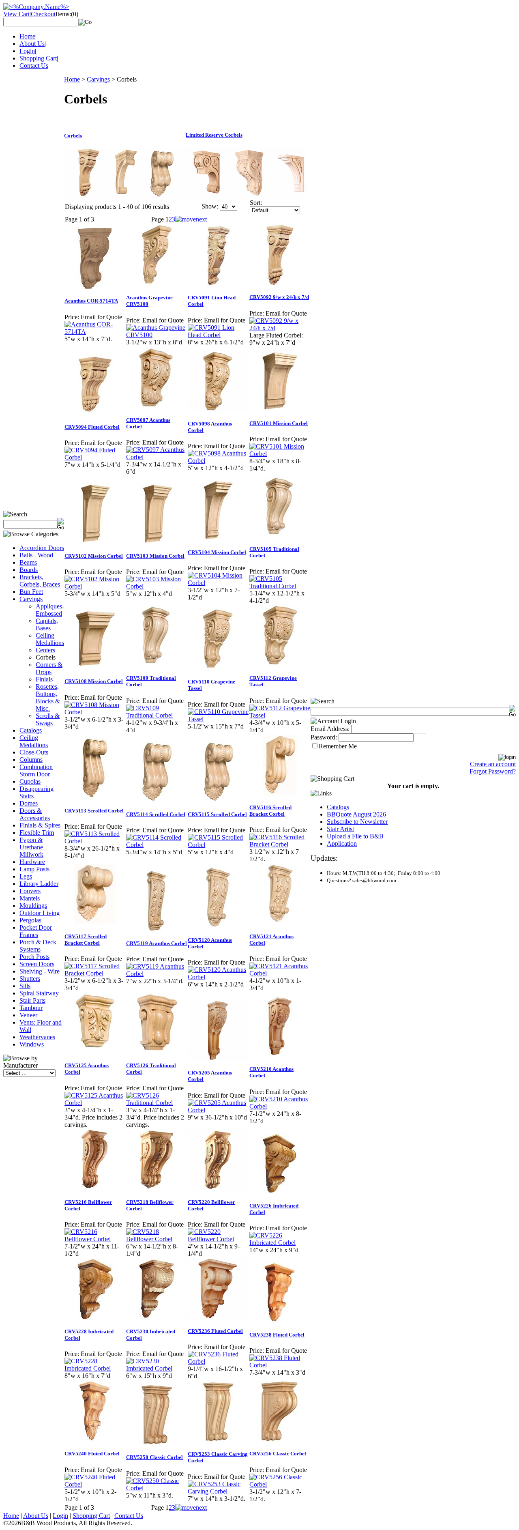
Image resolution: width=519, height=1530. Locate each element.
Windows (31, 1044)
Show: (210, 206)
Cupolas (30, 781)
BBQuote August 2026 (356, 814)
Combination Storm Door (36, 770)
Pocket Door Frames (35, 931)
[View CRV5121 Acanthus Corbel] (279, 973)
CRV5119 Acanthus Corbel (156, 943)
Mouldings (33, 905)
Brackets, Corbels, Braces (39, 581)
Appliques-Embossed (50, 610)
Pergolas (30, 920)
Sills (24, 985)
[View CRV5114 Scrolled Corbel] (156, 844)
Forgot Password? (493, 771)
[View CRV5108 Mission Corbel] (94, 712)
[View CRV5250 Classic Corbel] (156, 1488)
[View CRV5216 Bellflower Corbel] (94, 1239)
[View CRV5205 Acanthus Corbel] (218, 1110)
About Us (32, 43)
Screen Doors (36, 964)
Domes (28, 803)
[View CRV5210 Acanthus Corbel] (279, 1106)
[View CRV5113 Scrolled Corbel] (94, 841)
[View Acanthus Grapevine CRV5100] (156, 334)
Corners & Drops (49, 668)
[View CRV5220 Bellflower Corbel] (218, 1239)
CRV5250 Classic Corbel (154, 1457)
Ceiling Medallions (50, 639)
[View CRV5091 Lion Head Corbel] (218, 334)
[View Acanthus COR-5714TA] (94, 331)
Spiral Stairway (39, 993)
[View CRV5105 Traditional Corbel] (279, 585)
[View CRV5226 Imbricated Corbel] (279, 1242)
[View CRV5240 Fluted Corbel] (94, 1484)
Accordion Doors (41, 547)
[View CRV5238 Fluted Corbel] (279, 1365)
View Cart (16, 14)
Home (27, 36)
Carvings (31, 598)
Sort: (256, 202)
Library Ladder (38, 883)
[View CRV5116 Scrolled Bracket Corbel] (279, 844)
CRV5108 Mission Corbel (93, 681)
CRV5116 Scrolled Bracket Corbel (270, 810)
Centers (45, 650)
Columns (31, 759)
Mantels (29, 898)
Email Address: (330, 728)
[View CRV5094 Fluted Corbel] (94, 457)
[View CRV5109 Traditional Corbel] (156, 715)
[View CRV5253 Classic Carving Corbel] (218, 1491)
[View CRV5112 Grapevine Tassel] (279, 715)
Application (342, 843)
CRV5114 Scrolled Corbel (155, 814)
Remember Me (338, 746)
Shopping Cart (38, 58)
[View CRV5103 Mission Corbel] (156, 586)
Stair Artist (340, 828)
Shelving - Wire (39, 971)
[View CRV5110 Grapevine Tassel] (218, 719)
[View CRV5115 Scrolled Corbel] (218, 844)
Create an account (493, 764)
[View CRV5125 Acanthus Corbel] (94, 1102)
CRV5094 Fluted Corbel (92, 427)
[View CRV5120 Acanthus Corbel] (218, 976)
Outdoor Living (39, 912)
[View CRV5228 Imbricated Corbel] (94, 1368)
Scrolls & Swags (48, 719)
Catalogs (30, 730)
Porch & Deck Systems (37, 946)
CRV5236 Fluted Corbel (215, 1331)
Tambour (31, 1007)
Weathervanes (37, 1037)
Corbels (73, 136)
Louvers (30, 890)
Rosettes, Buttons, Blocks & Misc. (48, 697)
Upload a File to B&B (355, 836)
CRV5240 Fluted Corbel (92, 1453)
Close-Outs (33, 752)
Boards (28, 569)
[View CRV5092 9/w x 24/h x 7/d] (279, 327)
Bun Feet (31, 591)
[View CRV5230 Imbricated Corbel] (156, 1368)
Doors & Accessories (34, 814)
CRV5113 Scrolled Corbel (94, 811)
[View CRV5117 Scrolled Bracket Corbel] (94, 973)
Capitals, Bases (47, 624)
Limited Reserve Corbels (214, 135)
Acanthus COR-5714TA (91, 301)
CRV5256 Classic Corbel (277, 1453)
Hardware (32, 861)
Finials (44, 679)
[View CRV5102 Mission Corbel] (94, 586)
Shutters (29, 978)
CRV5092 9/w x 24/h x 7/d (279, 297)
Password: (324, 737)
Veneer (28, 1015)
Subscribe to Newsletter (357, 821)
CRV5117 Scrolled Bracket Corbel (85, 939)
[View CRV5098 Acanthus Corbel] (218, 460)
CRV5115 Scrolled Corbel (217, 814)
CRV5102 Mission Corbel (93, 556)
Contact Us (33, 65)
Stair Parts (32, 1000)
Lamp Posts (34, 869)
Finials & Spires (39, 825)
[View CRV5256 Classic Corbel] (279, 1484)
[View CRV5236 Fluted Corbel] (218, 1361)
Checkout (43, 14)
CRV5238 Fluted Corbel (277, 1335)
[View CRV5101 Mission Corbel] (279, 453)
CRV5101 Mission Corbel (278, 423)
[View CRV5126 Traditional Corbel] (156, 1102)
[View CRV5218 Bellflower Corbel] (156, 1239)
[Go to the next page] (191, 219)
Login (27, 50)
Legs (25, 876)
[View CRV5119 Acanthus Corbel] (156, 973)
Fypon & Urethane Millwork (31, 847)
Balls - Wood (36, 555)
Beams (28, 562)
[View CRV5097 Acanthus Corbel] (156, 456)
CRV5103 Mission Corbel (155, 556)
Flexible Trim (36, 832)
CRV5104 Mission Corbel (217, 552)
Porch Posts (34, 956)
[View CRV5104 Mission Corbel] (218, 582)
